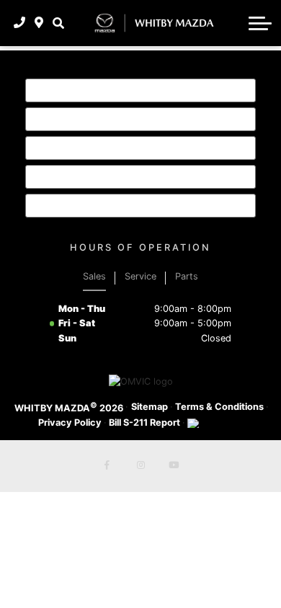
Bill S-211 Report (144, 422)
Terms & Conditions (219, 406)
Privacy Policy (70, 422)
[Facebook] (107, 466)
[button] (58, 23)
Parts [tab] (186, 276)
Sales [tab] (94, 276)
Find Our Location (99, 176)
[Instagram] (140, 466)
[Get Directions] (39, 23)
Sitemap (149, 406)
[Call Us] (19, 23)
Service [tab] (140, 276)
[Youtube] (173, 466)
